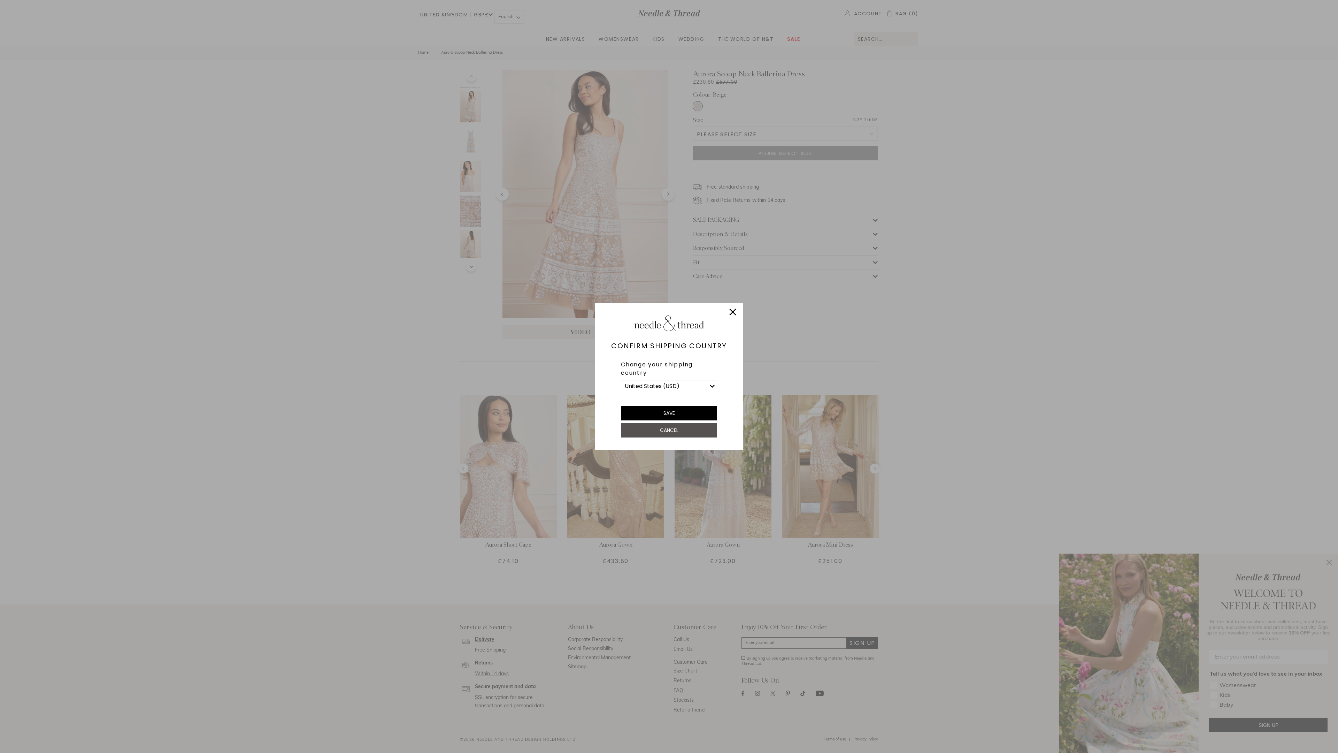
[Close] (732, 313)
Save (669, 413)
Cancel (669, 430)
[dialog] (669, 376)
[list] (669, 386)
